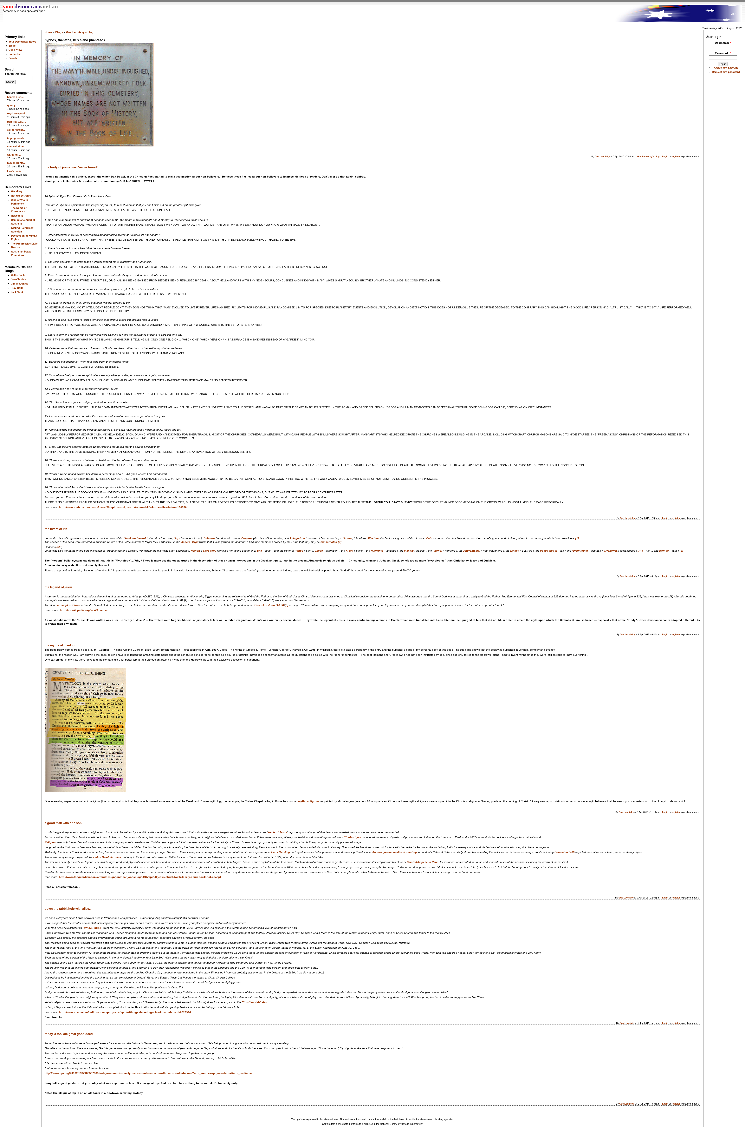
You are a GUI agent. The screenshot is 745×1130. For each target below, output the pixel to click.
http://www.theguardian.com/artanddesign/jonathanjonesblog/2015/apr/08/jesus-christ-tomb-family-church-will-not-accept (140, 877)
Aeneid (185, 542)
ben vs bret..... (15, 97)
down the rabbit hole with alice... (68, 908)
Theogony (209, 550)
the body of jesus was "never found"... (73, 167)
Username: (723, 42)
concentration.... (17, 146)
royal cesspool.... (17, 113)
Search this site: (15, 73)
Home (48, 32)
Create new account (726, 67)
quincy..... (13, 105)
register (675, 156)
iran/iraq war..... (16, 121)
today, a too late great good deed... (70, 1034)
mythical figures (309, 801)
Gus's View (15, 49)
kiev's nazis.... (15, 171)
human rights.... (16, 162)
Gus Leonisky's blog (80, 32)
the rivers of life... (57, 529)
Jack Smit (17, 292)
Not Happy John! (21, 195)
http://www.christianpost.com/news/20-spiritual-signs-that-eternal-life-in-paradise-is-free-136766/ (123, 507)
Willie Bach (18, 275)
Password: (723, 53)
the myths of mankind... (62, 645)
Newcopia (17, 215)
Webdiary (16, 191)
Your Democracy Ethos (22, 41)
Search (13, 58)
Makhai (409, 550)
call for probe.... (16, 129)
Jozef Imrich (18, 279)
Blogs (12, 45)
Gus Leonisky (602, 156)
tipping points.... (17, 138)
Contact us (15, 54)
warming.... (14, 154)
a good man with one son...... (65, 823)
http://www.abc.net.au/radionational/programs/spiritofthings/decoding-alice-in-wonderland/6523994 (125, 1012)
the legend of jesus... (60, 587)
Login (665, 156)
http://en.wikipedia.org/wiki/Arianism (84, 610)
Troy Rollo (17, 287)
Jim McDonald (19, 283)
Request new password (726, 72)
